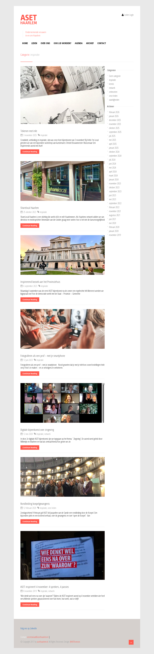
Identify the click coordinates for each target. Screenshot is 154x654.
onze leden (52, 508)
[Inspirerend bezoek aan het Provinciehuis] (62, 256)
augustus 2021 (114, 215)
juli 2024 (112, 159)
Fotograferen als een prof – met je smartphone (42, 356)
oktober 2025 (114, 128)
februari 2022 (114, 207)
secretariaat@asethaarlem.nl (37, 637)
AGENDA (79, 43)
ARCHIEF (90, 43)
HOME (25, 43)
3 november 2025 (30, 135)
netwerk (47, 434)
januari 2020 (114, 231)
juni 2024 (112, 163)
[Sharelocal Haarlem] (62, 182)
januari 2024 (114, 179)
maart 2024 (113, 175)
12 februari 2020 (29, 508)
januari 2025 (114, 147)
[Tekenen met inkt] (62, 96)
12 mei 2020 (28, 434)
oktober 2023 (114, 187)
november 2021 (115, 211)
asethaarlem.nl (42, 641)
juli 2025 (112, 136)
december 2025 (115, 120)
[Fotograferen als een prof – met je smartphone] (62, 330)
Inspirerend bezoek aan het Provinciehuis (40, 282)
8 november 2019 (30, 591)
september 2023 (115, 191)
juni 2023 (112, 195)
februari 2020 (114, 227)
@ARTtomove (75, 641)
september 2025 (115, 132)
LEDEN (34, 43)
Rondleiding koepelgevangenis (35, 504)
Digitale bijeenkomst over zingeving (37, 430)
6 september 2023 (30, 286)
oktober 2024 (114, 151)
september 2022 (115, 203)
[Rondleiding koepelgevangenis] (62, 478)
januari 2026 (114, 116)
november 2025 (115, 124)
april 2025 (113, 143)
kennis (111, 84)
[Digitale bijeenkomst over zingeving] (62, 404)
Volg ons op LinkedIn (28, 628)
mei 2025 (112, 139)
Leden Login (129, 14)
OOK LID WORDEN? (62, 43)
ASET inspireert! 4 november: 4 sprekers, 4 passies (44, 587)
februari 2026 (114, 112)
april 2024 (113, 171)
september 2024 (115, 155)
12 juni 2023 (28, 360)
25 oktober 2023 (29, 212)
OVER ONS (45, 43)
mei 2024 (112, 167)
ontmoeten (113, 91)
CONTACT (101, 43)
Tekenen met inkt (28, 131)
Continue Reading (29, 151)
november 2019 (115, 235)
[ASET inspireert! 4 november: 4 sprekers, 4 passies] (62, 556)
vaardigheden (114, 99)
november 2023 (115, 183)
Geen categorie (115, 76)
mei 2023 (112, 199)
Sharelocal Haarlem (29, 208)
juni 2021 (112, 219)
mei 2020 (112, 223)
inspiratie (44, 135)
